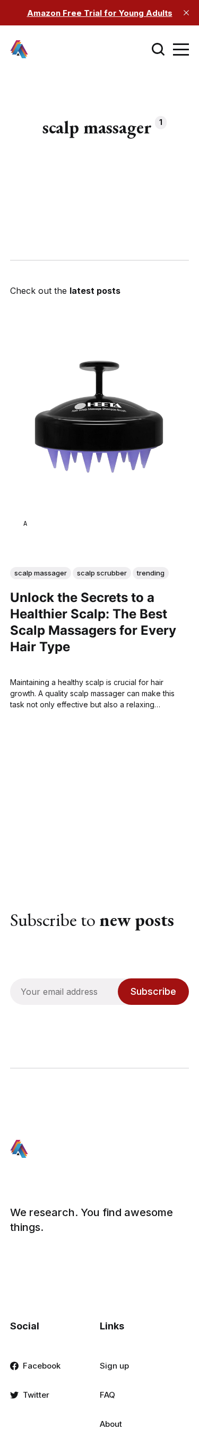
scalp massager (40, 573)
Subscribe (153, 991)
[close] (186, 12)
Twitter (36, 1395)
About (111, 1424)
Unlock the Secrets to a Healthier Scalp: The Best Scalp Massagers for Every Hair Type (93, 622)
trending (151, 573)
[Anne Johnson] (25, 523)
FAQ (107, 1395)
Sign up (114, 1366)
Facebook (41, 1366)
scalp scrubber (102, 573)
